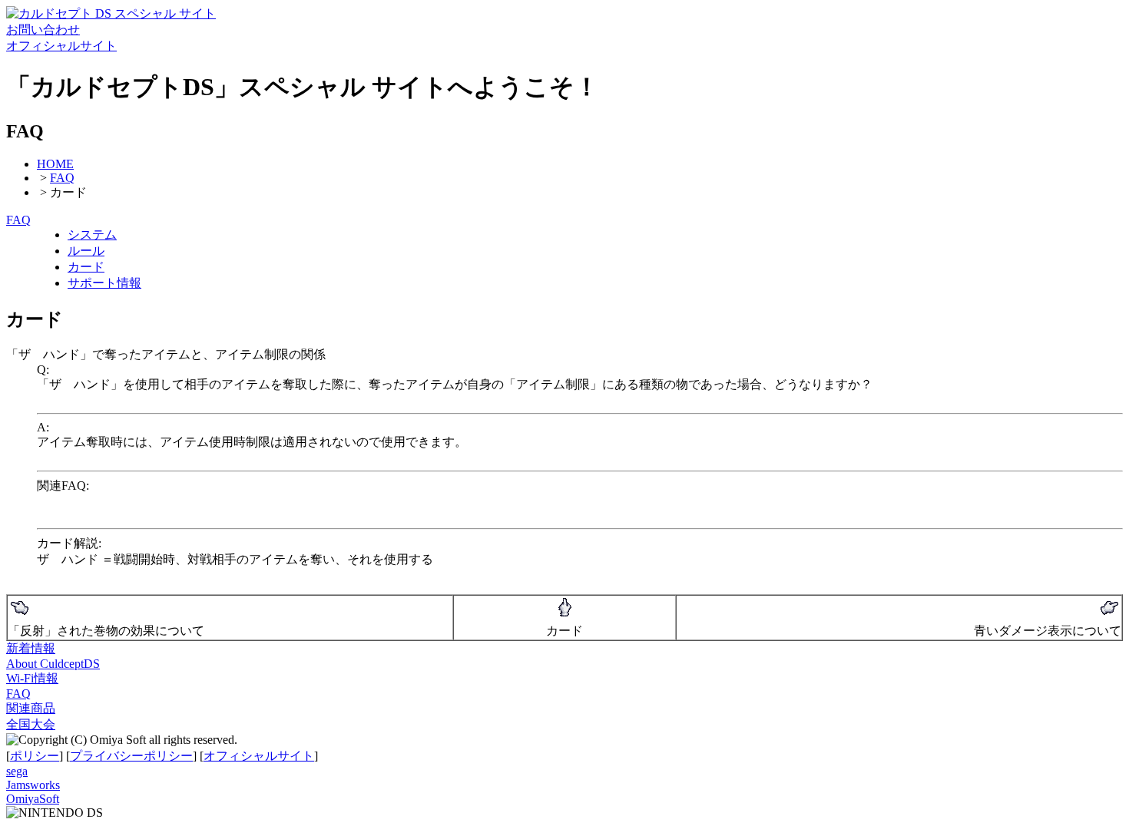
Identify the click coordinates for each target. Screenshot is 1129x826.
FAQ (62, 177)
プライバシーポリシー (131, 755)
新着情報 (30, 648)
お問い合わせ (43, 29)
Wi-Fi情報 (32, 678)
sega (17, 771)
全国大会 (30, 724)
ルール (86, 250)
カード (86, 266)
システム (92, 234)
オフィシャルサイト (61, 45)
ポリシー (34, 755)
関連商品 (30, 708)
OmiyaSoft (32, 798)
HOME (55, 163)
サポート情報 (104, 282)
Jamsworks (33, 784)
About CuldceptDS (53, 663)
